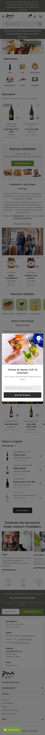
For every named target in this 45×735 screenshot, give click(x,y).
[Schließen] (38, 338)
